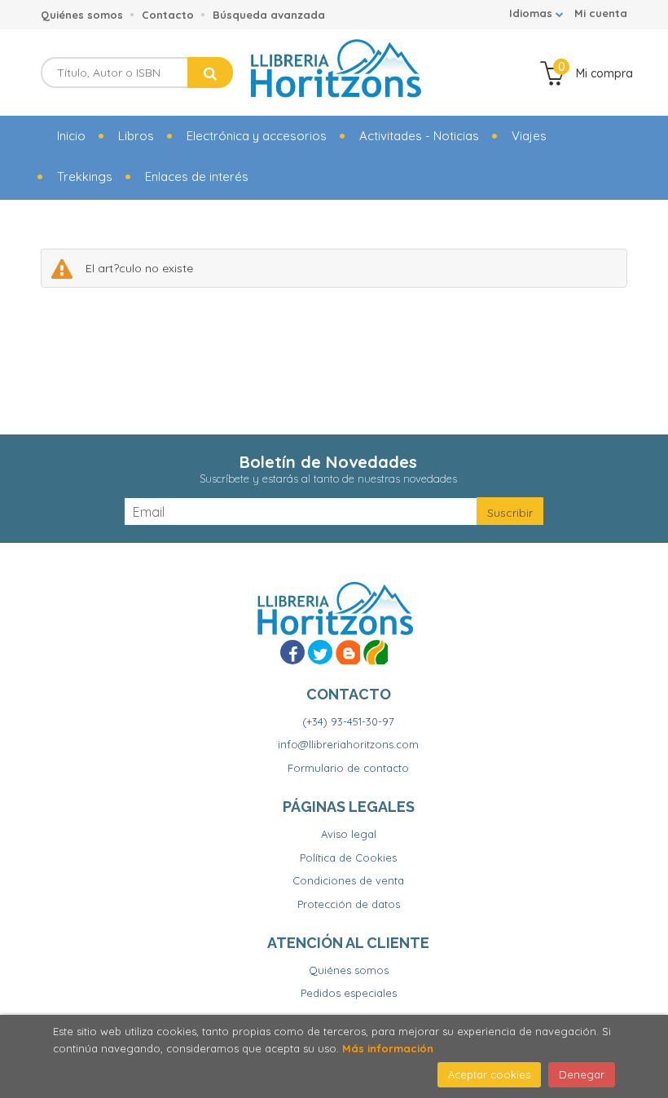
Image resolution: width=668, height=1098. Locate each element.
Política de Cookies (348, 857)
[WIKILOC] (375, 652)
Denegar (581, 1074)
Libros (136, 135)
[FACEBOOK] (292, 652)
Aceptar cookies (489, 1074)
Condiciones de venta (348, 880)
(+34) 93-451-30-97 (348, 721)
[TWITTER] (320, 652)
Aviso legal (348, 833)
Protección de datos (348, 904)
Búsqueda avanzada (269, 14)
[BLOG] (348, 652)
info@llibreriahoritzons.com (348, 744)
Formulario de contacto (348, 767)
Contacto (168, 14)
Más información (387, 1048)
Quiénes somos (82, 14)
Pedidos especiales (349, 992)
